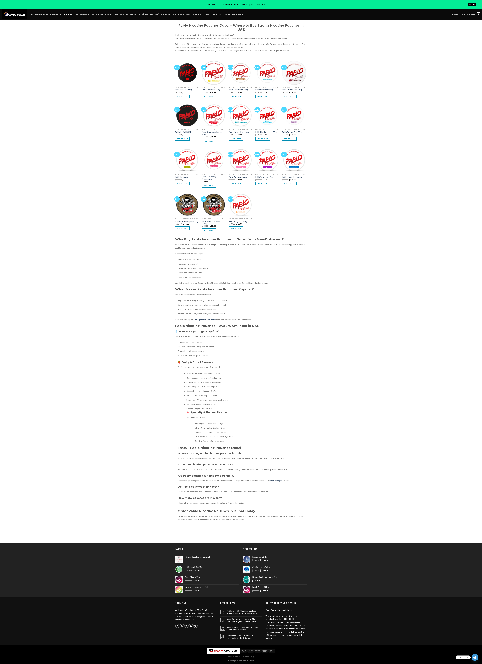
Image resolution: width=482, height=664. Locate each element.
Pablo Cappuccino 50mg (238, 90)
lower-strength (275, 480)
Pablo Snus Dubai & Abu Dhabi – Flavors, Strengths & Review (241, 636)
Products (55, 14)
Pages (206, 14)
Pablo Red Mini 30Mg (183, 90)
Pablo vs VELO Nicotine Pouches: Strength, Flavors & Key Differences (242, 612)
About (231, 657)
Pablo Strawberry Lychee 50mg (212, 133)
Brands (68, 14)
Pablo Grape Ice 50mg (264, 177)
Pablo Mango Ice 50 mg (238, 221)
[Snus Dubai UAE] (14, 14)
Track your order (233, 14)
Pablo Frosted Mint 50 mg (239, 132)
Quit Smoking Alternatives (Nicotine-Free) (136, 14)
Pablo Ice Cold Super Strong (186, 221)
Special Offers (169, 14)
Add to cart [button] (182, 96)
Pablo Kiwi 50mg (181, 177)
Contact (217, 14)
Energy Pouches (104, 14)
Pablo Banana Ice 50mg (211, 90)
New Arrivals (41, 14)
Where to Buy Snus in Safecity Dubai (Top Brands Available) (242, 628)
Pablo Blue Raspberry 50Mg (266, 132)
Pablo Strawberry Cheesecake (209, 178)
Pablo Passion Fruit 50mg (292, 132)
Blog (237, 657)
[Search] (32, 14)
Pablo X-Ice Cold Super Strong (211, 222)
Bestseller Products (189, 14)
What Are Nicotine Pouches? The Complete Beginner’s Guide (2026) (241, 620)
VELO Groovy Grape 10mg (18, 658)
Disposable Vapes (84, 14)
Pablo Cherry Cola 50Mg (292, 90)
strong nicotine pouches (204, 319)
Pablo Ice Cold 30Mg (183, 132)
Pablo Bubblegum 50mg (238, 177)
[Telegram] (475, 657)
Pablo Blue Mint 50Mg (264, 90)
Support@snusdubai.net (282, 610)
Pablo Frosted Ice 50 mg (292, 177)
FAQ (252, 657)
